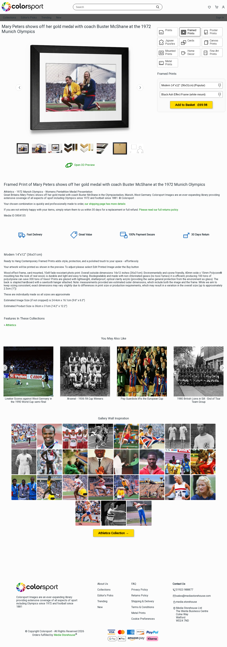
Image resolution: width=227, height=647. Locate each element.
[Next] (140, 87)
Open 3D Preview (84, 164)
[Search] (158, 7)
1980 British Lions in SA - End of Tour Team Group (198, 400)
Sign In (220, 17)
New (58, 17)
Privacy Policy (139, 589)
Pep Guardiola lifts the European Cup (142, 398)
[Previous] (19, 87)
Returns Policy (139, 595)
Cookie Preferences (143, 618)
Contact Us (179, 583)
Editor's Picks (29, 17)
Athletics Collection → (113, 533)
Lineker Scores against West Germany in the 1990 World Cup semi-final (28, 400)
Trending (46, 17)
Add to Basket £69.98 (191, 105)
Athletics (11, 325)
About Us (102, 583)
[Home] (22, 10)
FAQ (133, 583)
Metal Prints (138, 613)
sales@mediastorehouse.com (193, 595)
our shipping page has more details (105, 203)
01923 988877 (184, 589)
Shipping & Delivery (142, 601)
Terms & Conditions (142, 607)
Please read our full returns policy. (158, 209)
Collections (9, 17)
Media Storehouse (64, 635)
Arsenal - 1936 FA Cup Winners (85, 398)
